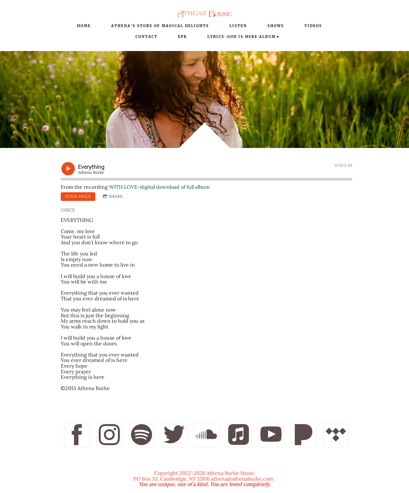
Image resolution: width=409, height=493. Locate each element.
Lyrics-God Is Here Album (241, 36)
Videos (313, 26)
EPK (182, 36)
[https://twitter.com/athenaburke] (174, 434)
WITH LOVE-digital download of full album (159, 187)
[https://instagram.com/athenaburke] (109, 434)
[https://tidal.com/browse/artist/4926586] (336, 434)
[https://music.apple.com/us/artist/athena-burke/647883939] (238, 434)
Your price (78, 196)
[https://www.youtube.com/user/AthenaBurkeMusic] (271, 434)
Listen (238, 26)
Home (84, 26)
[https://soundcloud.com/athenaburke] (206, 434)
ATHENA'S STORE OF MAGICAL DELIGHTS (160, 26)
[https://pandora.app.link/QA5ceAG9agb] (303, 434)
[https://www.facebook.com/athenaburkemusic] (77, 434)
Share (116, 196)
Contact (146, 36)
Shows (275, 26)
